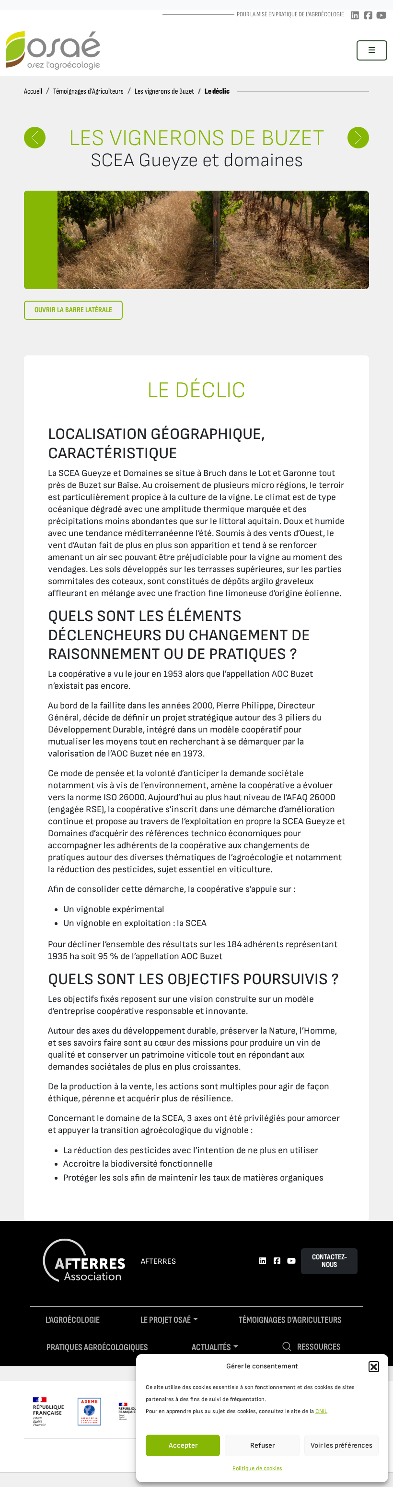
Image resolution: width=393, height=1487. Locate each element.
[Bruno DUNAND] (358, 137)
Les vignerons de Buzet (164, 91)
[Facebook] (368, 16)
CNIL (321, 1411)
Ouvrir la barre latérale (73, 310)
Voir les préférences (341, 1445)
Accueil (33, 91)
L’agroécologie (73, 1320)
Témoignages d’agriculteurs (290, 1320)
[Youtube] (381, 16)
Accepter (183, 1445)
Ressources (319, 1347)
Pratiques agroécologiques (97, 1347)
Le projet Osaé (165, 1320)
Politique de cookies (257, 1468)
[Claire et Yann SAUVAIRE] (35, 137)
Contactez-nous (329, 1261)
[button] (374, 1366)
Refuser (262, 1445)
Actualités (211, 1347)
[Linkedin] (354, 16)
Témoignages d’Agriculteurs (88, 91)
